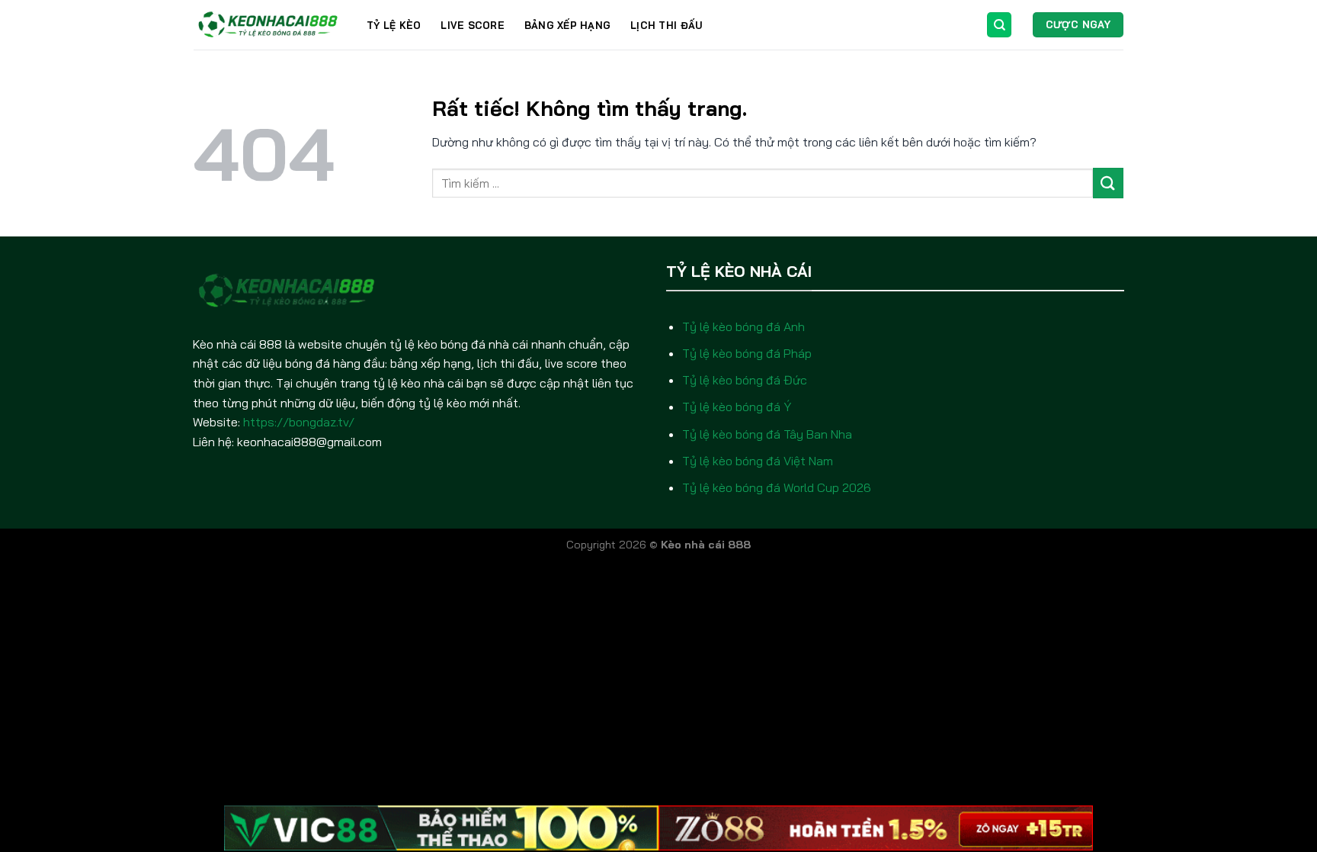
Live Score (473, 25)
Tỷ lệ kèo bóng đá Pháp (747, 353)
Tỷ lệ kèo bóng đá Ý (736, 406)
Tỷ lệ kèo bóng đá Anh (743, 326)
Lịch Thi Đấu (666, 25)
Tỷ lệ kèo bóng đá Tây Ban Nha (767, 434)
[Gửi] (1108, 183)
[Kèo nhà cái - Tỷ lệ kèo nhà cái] (269, 25)
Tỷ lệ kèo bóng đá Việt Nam (757, 460)
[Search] (999, 24)
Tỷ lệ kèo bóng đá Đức (744, 379)
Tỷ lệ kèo (394, 25)
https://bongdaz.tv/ (298, 421)
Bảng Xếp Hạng (567, 25)
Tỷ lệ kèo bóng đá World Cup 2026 (776, 487)
